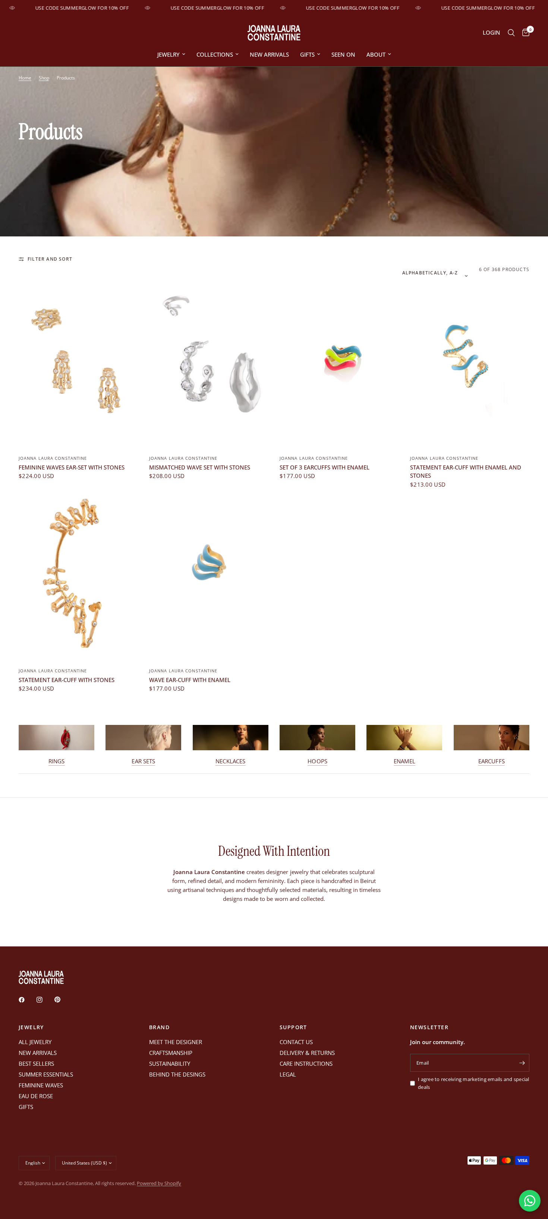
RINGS (56, 761)
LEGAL (288, 1074)
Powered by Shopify (159, 1183)
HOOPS (317, 761)
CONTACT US (296, 1042)
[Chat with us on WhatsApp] (530, 1201)
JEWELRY (168, 54)
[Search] (511, 32)
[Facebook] (27, 1000)
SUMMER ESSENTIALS (46, 1074)
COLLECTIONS (214, 54)
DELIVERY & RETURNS (307, 1052)
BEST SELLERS (36, 1063)
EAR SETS (143, 761)
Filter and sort (50, 259)
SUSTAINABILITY (169, 1063)
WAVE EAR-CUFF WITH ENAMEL (189, 680)
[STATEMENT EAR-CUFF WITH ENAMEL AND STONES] (469, 360)
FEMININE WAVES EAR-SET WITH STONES (72, 467)
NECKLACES (230, 761)
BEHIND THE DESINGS (177, 1074)
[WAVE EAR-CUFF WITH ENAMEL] (208, 573)
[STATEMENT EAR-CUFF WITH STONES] (78, 573)
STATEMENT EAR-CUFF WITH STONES (66, 680)
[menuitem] (171, 54)
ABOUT (375, 54)
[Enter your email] (521, 1063)
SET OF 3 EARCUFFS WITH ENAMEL (324, 467)
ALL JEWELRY (35, 1042)
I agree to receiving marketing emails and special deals (473, 1083)
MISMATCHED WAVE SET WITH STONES (199, 467)
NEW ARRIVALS (269, 54)
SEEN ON (343, 54)
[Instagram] (45, 1000)
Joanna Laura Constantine (53, 458)
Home (25, 78)
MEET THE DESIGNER (175, 1042)
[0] (524, 32)
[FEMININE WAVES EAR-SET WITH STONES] (78, 360)
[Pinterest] (62, 1000)
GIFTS (307, 54)
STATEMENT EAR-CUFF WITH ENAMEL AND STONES (465, 472)
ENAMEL (404, 761)
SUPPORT (293, 1027)
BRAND (159, 1027)
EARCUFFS (491, 761)
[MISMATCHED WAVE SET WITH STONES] (208, 360)
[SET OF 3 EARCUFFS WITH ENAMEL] (339, 360)
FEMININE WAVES (41, 1085)
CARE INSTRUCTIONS (306, 1063)
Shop (44, 78)
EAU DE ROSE (36, 1096)
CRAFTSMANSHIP (170, 1052)
